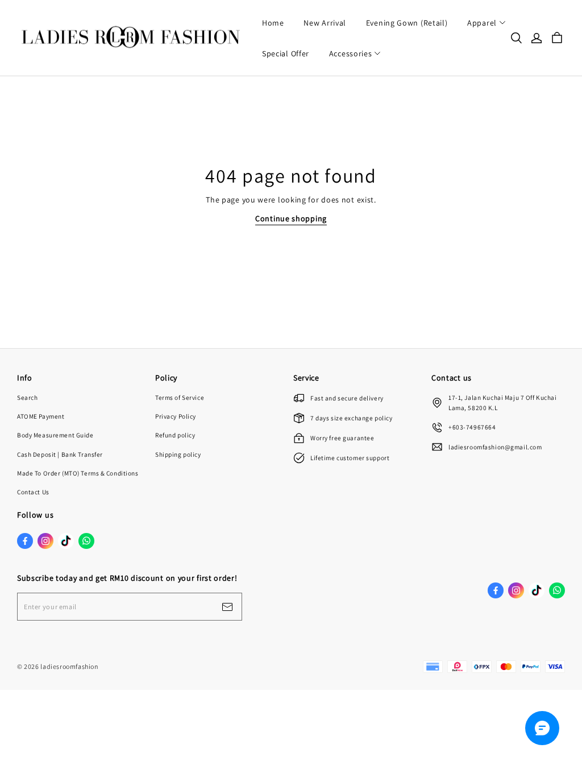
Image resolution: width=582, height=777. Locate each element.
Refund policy (175, 435)
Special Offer (285, 53)
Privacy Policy (175, 416)
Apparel (482, 23)
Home (273, 23)
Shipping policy (178, 454)
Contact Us (33, 491)
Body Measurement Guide (55, 435)
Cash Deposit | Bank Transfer (60, 454)
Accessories (350, 53)
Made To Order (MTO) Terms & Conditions (78, 473)
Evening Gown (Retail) (407, 23)
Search (27, 397)
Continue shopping (291, 218)
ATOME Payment (40, 416)
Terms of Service (179, 397)
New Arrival (325, 23)
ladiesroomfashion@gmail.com (495, 447)
